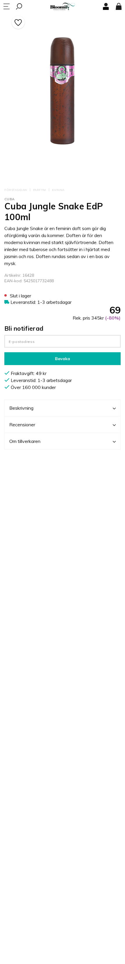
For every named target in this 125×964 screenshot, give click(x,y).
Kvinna (58, 190)
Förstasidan (15, 190)
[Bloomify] (62, 6)
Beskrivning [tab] (21, 408)
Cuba (9, 199)
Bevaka (62, 358)
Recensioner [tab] (22, 424)
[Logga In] (105, 6)
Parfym (39, 190)
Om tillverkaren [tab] (24, 441)
